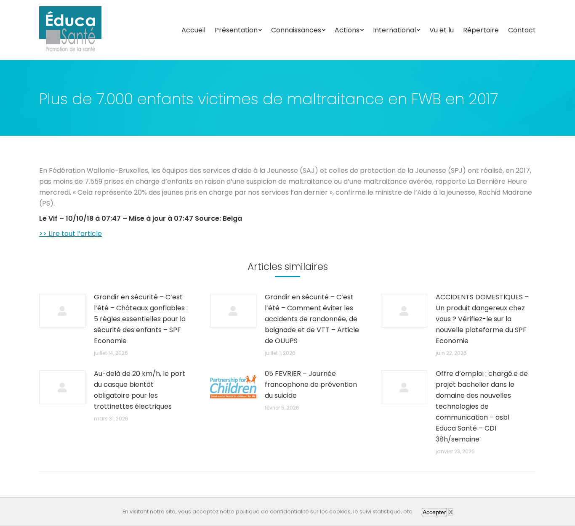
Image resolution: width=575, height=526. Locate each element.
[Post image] (62, 311)
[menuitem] (193, 30)
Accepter (434, 512)
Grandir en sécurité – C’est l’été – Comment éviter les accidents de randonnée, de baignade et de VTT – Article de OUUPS (312, 319)
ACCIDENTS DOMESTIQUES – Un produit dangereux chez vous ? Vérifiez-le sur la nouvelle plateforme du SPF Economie (482, 319)
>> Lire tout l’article (70, 233)
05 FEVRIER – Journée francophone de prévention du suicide (311, 384)
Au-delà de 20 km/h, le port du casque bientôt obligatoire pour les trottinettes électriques (139, 390)
